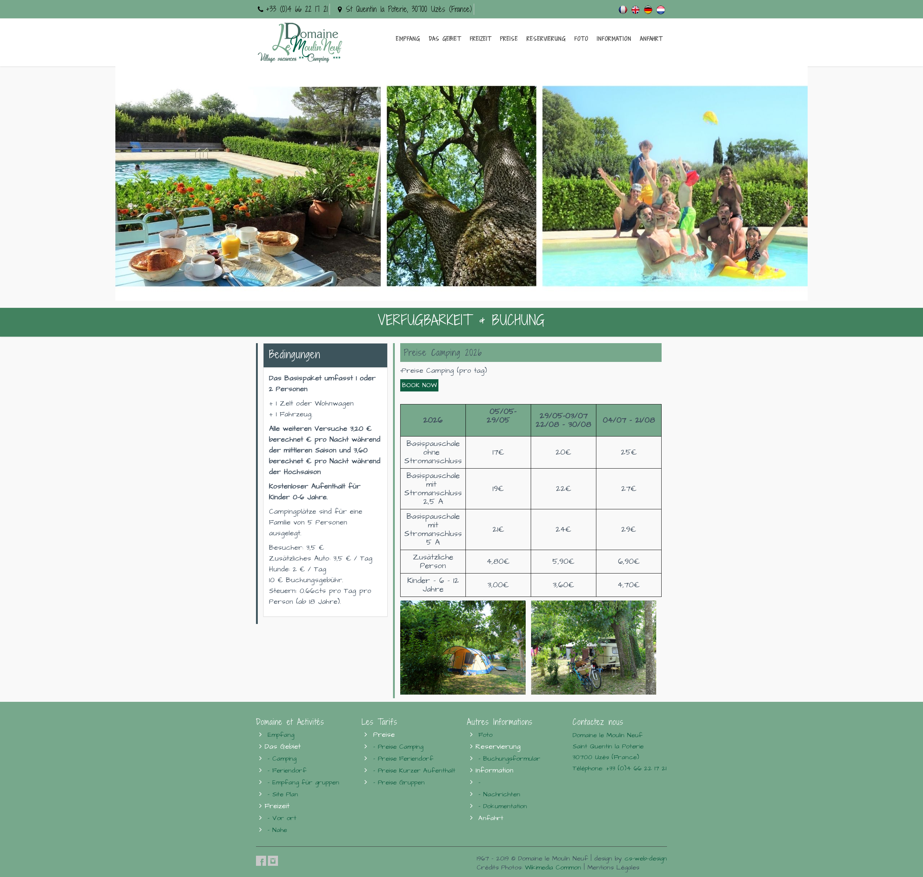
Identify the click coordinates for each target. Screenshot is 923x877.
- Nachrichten (499, 794)
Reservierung (546, 39)
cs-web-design (645, 858)
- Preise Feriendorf (403, 758)
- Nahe (277, 829)
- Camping (282, 758)
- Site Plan (283, 794)
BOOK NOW (419, 385)
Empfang (408, 39)
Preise (509, 39)
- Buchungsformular (509, 758)
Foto (581, 39)
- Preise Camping (398, 746)
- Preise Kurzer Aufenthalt (414, 770)
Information (614, 39)
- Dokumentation (502, 806)
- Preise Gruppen (399, 782)
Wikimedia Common (553, 867)
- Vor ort (282, 818)
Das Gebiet (445, 39)
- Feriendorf (287, 770)
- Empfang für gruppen (303, 782)
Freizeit (480, 39)
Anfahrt (651, 39)
